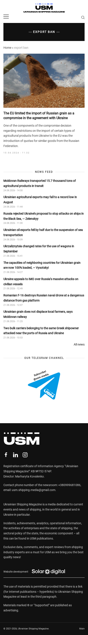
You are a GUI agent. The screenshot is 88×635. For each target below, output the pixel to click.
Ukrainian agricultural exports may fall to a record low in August (40, 199)
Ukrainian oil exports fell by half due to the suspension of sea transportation (43, 232)
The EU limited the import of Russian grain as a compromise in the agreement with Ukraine (38, 115)
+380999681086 (69, 485)
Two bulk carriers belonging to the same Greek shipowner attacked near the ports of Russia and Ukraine (41, 330)
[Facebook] (5, 454)
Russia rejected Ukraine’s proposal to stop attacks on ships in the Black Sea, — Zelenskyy (43, 216)
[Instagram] (25, 454)
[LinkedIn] (15, 454)
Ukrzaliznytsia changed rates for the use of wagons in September (38, 248)
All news (79, 344)
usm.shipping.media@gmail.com (33, 490)
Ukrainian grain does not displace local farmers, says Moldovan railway (38, 314)
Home (7, 47)
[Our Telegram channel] (44, 384)
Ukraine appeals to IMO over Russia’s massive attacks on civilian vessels (40, 281)
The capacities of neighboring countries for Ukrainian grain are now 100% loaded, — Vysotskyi (42, 265)
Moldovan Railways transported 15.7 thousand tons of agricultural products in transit (39, 183)
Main (82, 628)
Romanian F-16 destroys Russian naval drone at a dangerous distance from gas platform (43, 298)
